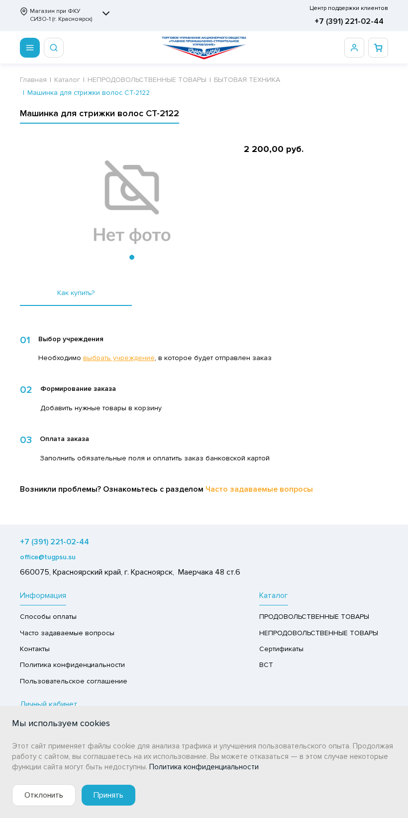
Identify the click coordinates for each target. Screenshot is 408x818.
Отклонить (43, 795)
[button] (131, 257)
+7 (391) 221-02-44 (349, 21)
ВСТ (266, 665)
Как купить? (76, 293)
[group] (132, 203)
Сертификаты (281, 649)
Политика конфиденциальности (72, 665)
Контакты (35, 649)
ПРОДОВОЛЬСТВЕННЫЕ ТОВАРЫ (314, 616)
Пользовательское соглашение (73, 681)
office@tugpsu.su (48, 557)
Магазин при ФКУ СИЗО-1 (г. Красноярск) (61, 15)
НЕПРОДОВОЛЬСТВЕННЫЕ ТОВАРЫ (318, 633)
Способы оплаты (48, 616)
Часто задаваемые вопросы (259, 489)
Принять (108, 795)
